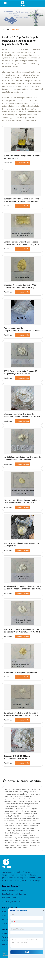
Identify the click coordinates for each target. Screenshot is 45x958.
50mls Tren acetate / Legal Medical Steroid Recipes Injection (22, 157)
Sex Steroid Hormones (11, 898)
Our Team (6, 941)
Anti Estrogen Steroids (11, 901)
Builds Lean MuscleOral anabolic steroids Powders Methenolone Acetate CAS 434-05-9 (22, 715)
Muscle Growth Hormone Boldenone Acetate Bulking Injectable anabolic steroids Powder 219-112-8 (22, 589)
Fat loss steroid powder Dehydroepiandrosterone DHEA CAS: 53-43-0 (22, 330)
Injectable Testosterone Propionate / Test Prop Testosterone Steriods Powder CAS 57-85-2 (22, 201)
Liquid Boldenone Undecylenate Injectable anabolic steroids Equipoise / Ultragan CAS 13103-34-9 (22, 244)
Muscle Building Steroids (12, 890)
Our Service (7, 944)
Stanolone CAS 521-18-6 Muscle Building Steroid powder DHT (17, 757)
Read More (8, 163)
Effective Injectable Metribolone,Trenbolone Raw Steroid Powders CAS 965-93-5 (22, 501)
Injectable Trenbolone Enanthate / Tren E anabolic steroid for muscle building (21, 286)
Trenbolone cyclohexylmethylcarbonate (20, 672)
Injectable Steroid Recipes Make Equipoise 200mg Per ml (21, 544)
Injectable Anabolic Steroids (14, 894)
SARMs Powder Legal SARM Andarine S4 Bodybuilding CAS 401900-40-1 (20, 372)
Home (8, 29)
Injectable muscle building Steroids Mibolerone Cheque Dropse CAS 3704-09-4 (22, 415)
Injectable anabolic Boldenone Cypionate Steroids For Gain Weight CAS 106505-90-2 (22, 630)
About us (6, 933)
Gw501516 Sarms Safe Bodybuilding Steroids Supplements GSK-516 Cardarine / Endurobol (22, 460)
